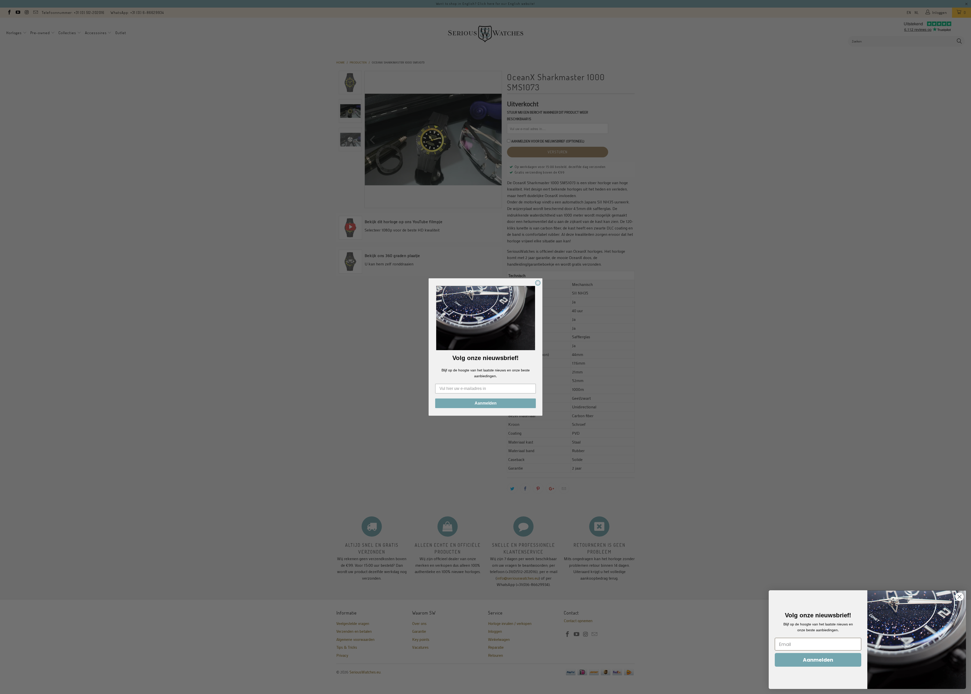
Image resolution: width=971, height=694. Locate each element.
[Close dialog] (537, 282)
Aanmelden (486, 403)
